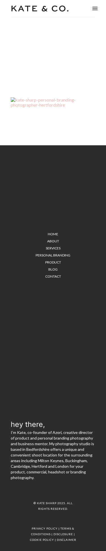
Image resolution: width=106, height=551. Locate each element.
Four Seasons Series (36, 51)
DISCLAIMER (66, 539)
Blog (53, 269)
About (53, 241)
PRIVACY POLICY (45, 528)
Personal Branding (53, 255)
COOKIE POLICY (42, 539)
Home (15, 51)
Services (53, 248)
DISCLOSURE (63, 534)
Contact (53, 276)
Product (53, 262)
